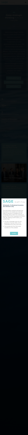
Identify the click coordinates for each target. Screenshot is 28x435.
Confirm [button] (14, 233)
